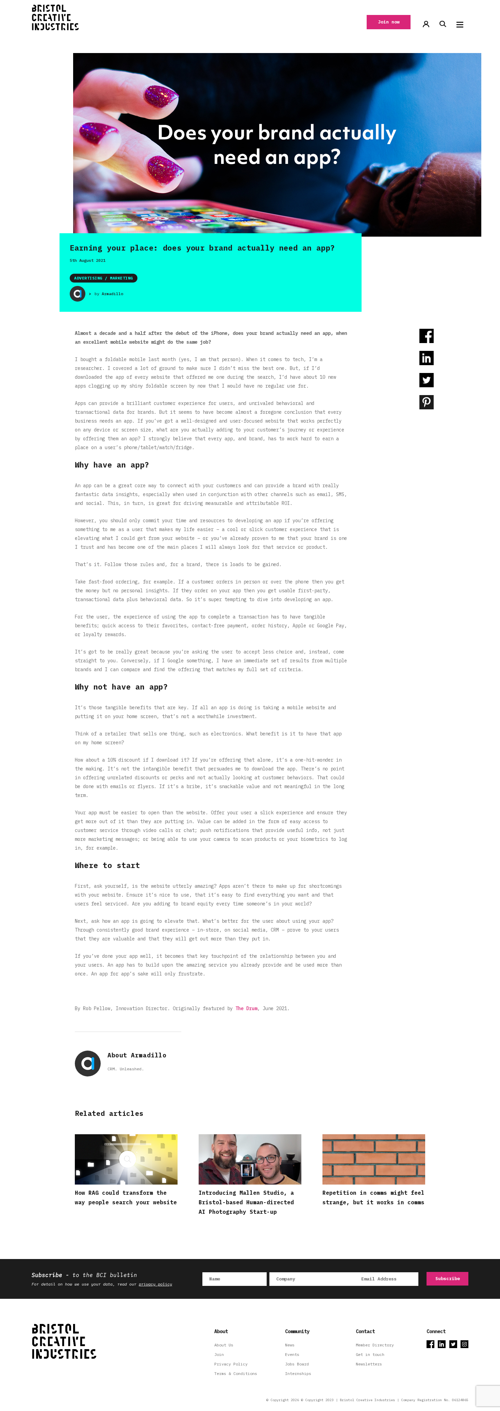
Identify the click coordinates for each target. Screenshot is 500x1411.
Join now (389, 22)
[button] (459, 24)
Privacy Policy (231, 1363)
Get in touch (370, 1354)
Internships (298, 1373)
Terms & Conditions (235, 1373)
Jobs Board (297, 1363)
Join (219, 1354)
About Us (223, 1344)
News (290, 1344)
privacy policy (155, 1284)
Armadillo (112, 293)
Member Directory (375, 1344)
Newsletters (369, 1363)
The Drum (246, 1008)
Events (292, 1354)
